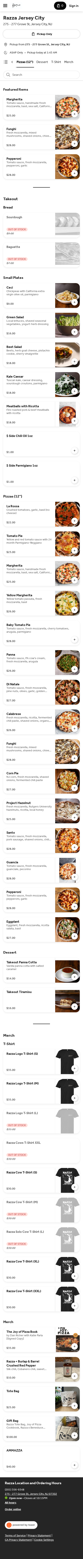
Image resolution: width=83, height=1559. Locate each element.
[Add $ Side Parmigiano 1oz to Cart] (74, 480)
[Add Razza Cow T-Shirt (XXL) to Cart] (74, 1306)
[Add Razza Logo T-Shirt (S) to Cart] (74, 1068)
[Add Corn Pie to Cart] (74, 788)
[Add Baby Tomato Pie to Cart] (74, 639)
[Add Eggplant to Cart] (74, 936)
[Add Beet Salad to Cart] (74, 361)
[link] (25, 62)
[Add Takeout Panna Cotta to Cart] (74, 977)
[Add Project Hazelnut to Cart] (74, 817)
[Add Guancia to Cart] (74, 877)
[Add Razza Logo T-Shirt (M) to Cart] (74, 1098)
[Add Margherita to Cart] (74, 114)
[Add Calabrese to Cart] (74, 728)
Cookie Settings (44, 1540)
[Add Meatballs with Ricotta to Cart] (74, 421)
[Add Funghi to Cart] (74, 143)
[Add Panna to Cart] (74, 669)
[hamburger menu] (5, 6)
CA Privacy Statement (18, 1540)
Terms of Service (15, 1535)
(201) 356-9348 (14, 1489)
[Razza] (16, 5)
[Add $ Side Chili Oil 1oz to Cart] (74, 450)
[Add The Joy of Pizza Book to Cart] (74, 1346)
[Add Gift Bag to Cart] (74, 1435)
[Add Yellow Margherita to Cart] (74, 610)
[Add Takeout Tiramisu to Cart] (74, 1006)
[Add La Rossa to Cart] (74, 521)
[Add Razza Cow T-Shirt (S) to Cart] (74, 1187)
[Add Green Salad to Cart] (74, 332)
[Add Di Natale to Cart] (74, 699)
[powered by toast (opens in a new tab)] (21, 1525)
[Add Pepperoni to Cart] (74, 173)
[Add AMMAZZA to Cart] (74, 1465)
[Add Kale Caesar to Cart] (74, 391)
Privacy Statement (39, 1535)
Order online (13, 1509)
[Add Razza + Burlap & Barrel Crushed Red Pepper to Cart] (74, 1376)
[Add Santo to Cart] (74, 847)
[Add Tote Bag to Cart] (74, 1406)
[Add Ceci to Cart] (74, 302)
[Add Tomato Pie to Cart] (74, 550)
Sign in (74, 6)
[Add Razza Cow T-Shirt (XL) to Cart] (74, 1276)
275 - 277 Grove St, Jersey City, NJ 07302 (31, 1494)
